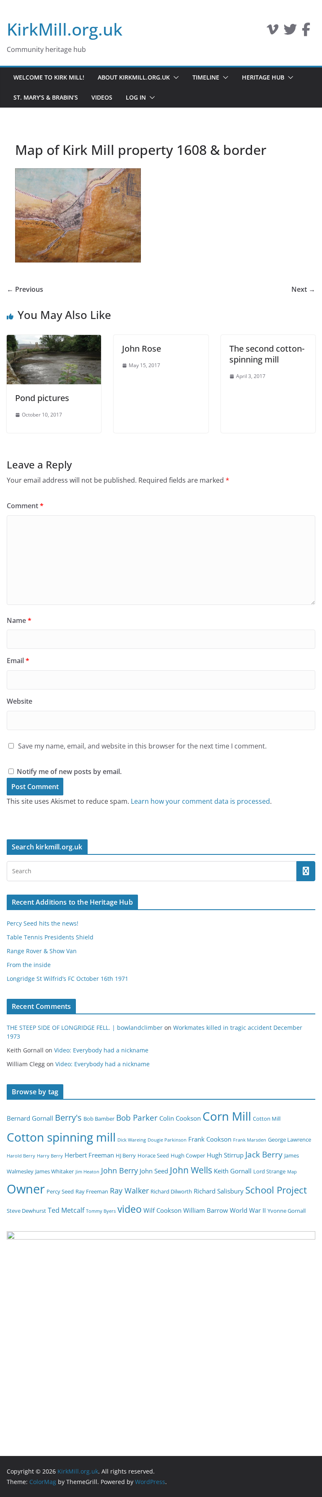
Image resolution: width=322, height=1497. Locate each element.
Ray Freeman (91, 1191)
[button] (174, 77)
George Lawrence (289, 1139)
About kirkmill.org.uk (134, 77)
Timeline (205, 77)
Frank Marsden (249, 1140)
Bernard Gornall (30, 1118)
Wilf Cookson (162, 1210)
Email (18, 660)
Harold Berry (21, 1156)
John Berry (119, 1170)
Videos (101, 97)
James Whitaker (54, 1171)
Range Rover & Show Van (42, 951)
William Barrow (205, 1210)
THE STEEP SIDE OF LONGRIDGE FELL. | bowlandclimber (85, 1027)
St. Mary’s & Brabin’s (45, 97)
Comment (25, 505)
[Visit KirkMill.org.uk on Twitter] (290, 31)
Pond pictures (42, 398)
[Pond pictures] (54, 340)
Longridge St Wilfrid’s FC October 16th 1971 (67, 979)
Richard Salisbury (219, 1191)
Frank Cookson (209, 1139)
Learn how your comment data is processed (200, 801)
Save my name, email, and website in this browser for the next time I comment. (142, 746)
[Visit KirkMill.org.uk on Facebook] (306, 31)
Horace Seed (153, 1155)
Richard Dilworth (171, 1191)
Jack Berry (264, 1154)
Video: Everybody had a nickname (101, 1050)
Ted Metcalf (66, 1210)
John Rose (141, 348)
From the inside (29, 965)
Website (19, 701)
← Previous (25, 289)
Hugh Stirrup (225, 1155)
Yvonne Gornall (286, 1210)
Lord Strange (269, 1171)
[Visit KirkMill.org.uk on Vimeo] (272, 31)
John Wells (191, 1170)
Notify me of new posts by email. (69, 771)
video (129, 1209)
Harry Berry (50, 1156)
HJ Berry (126, 1155)
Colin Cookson (180, 1118)
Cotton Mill (266, 1118)
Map (292, 1172)
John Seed (154, 1171)
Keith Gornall (233, 1171)
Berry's (68, 1117)
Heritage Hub (263, 77)
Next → (303, 289)
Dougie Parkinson (167, 1140)
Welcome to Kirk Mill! (48, 77)
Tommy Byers (101, 1211)
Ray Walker (129, 1191)
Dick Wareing (131, 1140)
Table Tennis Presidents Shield (50, 937)
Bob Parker (137, 1117)
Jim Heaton (87, 1172)
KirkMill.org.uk (64, 29)
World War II (248, 1210)
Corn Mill (227, 1116)
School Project (276, 1189)
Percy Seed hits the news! (42, 923)
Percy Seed (60, 1191)
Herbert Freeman (89, 1155)
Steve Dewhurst (26, 1210)
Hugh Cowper (188, 1155)
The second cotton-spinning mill (266, 354)
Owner (26, 1189)
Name (19, 620)
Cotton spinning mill (61, 1137)
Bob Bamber (98, 1118)
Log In (136, 97)
